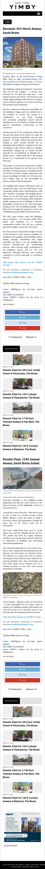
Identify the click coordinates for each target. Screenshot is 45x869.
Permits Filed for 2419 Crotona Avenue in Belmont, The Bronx (20, 447)
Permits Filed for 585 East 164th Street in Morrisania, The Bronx (21, 371)
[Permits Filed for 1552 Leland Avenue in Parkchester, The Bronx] (22, 388)
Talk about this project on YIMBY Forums (22, 617)
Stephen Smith (10, 73)
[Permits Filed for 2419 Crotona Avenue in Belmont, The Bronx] (22, 439)
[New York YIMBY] (22, 6)
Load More (22, 853)
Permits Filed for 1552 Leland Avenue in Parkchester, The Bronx (21, 395)
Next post (30, 337)
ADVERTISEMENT (10, 845)
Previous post (16, 337)
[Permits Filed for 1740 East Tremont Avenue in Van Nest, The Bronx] (22, 412)
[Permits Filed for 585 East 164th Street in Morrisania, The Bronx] (22, 364)
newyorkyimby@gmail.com (20, 272)
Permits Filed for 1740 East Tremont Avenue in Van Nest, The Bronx (21, 422)
